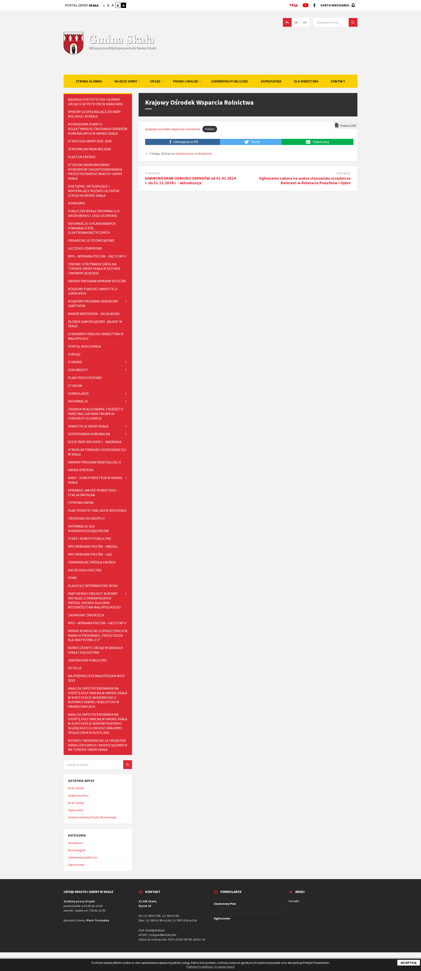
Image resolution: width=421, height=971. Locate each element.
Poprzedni (152, 173)
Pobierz (209, 129)
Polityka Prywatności (200, 967)
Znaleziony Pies (78, 796)
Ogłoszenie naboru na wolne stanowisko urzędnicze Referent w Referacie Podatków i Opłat (305, 180)
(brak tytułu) (76, 788)
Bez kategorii (77, 850)
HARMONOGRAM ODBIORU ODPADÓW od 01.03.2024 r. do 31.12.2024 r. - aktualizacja (190, 180)
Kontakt (294, 901)
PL (287, 22)
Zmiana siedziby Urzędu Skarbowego (92, 817)
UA (305, 22)
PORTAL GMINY (81, 5)
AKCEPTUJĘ (409, 963)
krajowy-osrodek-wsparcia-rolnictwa (172, 129)
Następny (344, 173)
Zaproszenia (76, 865)
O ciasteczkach (224, 967)
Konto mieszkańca (335, 5)
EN (296, 22)
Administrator (185, 154)
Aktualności (205, 154)
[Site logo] (73, 54)
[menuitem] (88, 81)
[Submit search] (353, 22)
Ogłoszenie (75, 810)
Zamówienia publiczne (82, 857)
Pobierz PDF (348, 126)
